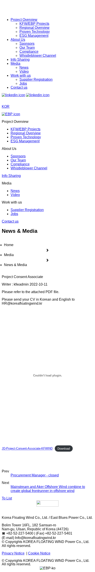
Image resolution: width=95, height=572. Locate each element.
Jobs (23, 83)
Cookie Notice (39, 553)
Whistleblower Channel (37, 55)
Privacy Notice (13, 553)
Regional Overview (34, 27)
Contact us (19, 87)
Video (24, 71)
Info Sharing (20, 59)
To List (7, 498)
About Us (18, 39)
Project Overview (24, 20)
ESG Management (33, 35)
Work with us (21, 75)
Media (15, 63)
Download (63, 448)
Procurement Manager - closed (35, 475)
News (23, 67)
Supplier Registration (36, 79)
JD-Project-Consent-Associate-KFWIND (27, 448)
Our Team (27, 47)
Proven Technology (34, 31)
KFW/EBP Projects (34, 23)
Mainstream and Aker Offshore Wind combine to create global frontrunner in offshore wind (48, 489)
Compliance (28, 51)
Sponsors (26, 43)
